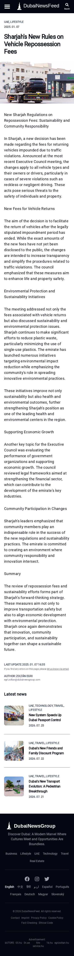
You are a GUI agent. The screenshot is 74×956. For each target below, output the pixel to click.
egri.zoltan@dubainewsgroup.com (22, 679)
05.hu (19, 942)
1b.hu (49, 942)
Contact (15, 917)
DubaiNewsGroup (35, 826)
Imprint (25, 917)
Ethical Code (46, 922)
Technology (50, 853)
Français (15, 894)
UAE (37, 853)
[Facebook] (27, 878)
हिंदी (29, 886)
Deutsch (29, 894)
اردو (36, 886)
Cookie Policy (55, 917)
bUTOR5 (9, 942)
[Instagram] (37, 878)
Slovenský (57, 894)
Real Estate (37, 861)
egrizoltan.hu (61, 942)
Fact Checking (29, 922)
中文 (20, 886)
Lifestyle (25, 853)
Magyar (43, 894)
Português (62, 886)
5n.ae (27, 942)
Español (47, 886)
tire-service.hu (38, 944)
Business (11, 853)
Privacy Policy (39, 917)
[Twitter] (46, 878)
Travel (64, 853)
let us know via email (58, 669)
